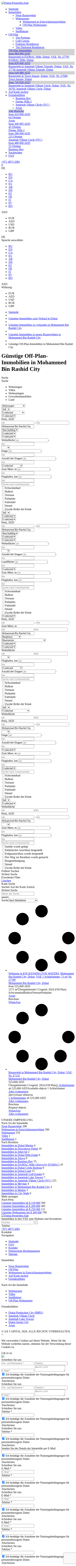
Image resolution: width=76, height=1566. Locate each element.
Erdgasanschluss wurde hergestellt (24, 853)
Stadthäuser (7, 1139)
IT (9, 199)
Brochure (13, 999)
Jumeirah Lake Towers (21, 1318)
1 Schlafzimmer (65, 1085)
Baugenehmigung (15, 860)
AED (11, 221)
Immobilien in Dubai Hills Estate (19, 1155)
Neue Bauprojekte (11, 1126)
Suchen (5, 886)
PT (10, 202)
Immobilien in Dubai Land (16, 1170)
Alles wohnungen (18, 1091)
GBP (11, 230)
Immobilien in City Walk (15, 1193)
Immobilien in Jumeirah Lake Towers (22, 1177)
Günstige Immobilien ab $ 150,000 (20, 1202)
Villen (11, 390)
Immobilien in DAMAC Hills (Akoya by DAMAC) (30, 1164)
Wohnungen (15, 386)
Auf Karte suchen (18, 1275)
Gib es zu (6, 1353)
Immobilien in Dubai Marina (17, 1145)
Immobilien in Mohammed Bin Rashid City (25, 1186)
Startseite (13, 1241)
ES (10, 193)
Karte (4, 883)
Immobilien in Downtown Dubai (19, 1148)
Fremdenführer (16, 1278)
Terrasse (9, 495)
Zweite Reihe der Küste (18, 509)
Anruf (11, 995)
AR (10, 186)
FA (10, 183)
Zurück (31, 886)
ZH (10, 190)
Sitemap (12, 1254)
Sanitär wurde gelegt (16, 846)
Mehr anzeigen (9, 1196)
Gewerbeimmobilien (19, 396)
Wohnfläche (8, 650)
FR (10, 196)
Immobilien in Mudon (13, 1190)
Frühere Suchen (10, 871)
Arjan (11, 1325)
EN (10, 177)
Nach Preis (7, 1199)
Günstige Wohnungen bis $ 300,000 (21, 1212)
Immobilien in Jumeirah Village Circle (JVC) (26, 1180)
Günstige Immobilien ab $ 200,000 (20, 1206)
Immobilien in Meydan (14, 1183)
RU (10, 174)
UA (10, 180)
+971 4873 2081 (10, 161)
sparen (5, 897)
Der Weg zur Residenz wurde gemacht (26, 857)
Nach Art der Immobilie (14, 1123)
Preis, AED (7, 419)
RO (10, 206)
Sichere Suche (9, 874)
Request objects (17, 1107)
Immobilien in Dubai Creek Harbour (21, 1167)
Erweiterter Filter (10, 877)
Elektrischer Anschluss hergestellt (23, 850)
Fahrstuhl (10, 502)
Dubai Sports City (18, 1322)
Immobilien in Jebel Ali (14, 1151)
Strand (8, 505)
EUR (11, 218)
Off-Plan (13, 1269)
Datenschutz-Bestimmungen (24, 1250)
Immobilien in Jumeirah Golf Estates (21, 1174)
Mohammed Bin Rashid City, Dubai (28, 983)
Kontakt (12, 1247)
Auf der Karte (18, 886)
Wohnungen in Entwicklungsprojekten (22, 1129)
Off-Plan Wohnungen (20, 1300)
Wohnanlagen (16, 393)
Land (11, 399)
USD (11, 224)
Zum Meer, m (9, 626)
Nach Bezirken (9, 1142)
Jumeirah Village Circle (21, 1315)
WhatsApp (14, 1002)
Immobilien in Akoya (13, 1158)
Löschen (6, 880)
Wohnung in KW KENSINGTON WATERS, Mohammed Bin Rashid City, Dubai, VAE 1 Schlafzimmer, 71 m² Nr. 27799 (41, 976)
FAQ (11, 1244)
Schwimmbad (12, 487)
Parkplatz (10, 498)
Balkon (9, 491)
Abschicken (8, 1380)
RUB (11, 227)
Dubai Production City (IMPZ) (25, 1312)
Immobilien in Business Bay (17, 1161)
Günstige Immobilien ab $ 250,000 (20, 1209)
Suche (4, 377)
